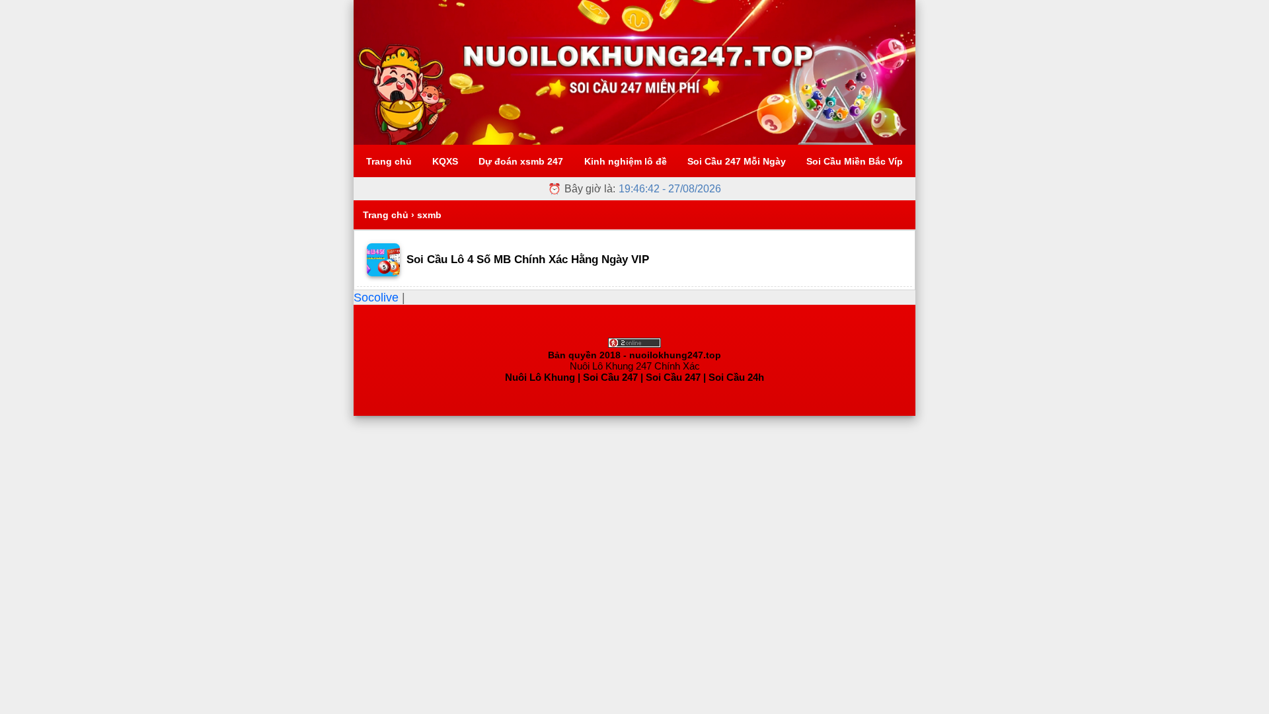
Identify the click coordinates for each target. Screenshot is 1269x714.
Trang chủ (389, 161)
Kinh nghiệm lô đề (625, 161)
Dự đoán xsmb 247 (521, 161)
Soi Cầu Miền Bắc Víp (854, 161)
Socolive (378, 297)
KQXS (445, 161)
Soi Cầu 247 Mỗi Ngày (736, 161)
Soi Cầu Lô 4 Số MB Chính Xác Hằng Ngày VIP (527, 259)
